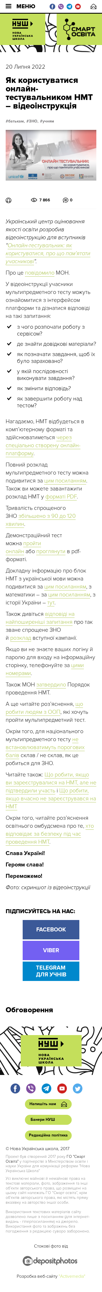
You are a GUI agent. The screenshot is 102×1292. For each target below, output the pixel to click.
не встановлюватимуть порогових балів (45, 747)
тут (50, 602)
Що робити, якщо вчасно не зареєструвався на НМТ (51, 798)
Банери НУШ (43, 1119)
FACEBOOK (51, 929)
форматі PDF (61, 496)
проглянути (50, 551)
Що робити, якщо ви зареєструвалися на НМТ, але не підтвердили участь (51, 782)
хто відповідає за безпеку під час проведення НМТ (50, 834)
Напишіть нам (93, 6)
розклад (20, 638)
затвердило (51, 684)
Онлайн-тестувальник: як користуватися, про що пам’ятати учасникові (48, 253)
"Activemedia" (72, 1276)
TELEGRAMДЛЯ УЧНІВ (51, 971)
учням (48, 121)
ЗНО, (34, 121)
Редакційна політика (48, 1135)
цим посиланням (65, 480)
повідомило (39, 272)
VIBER (51, 950)
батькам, (16, 121)
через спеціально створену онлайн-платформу (43, 445)
